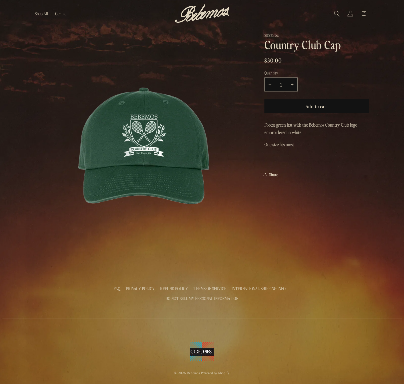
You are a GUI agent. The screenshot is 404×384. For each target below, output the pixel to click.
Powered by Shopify (215, 372)
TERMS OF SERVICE (210, 288)
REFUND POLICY (174, 288)
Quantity (271, 72)
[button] (337, 13)
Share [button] (273, 174)
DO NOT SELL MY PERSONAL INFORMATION (202, 298)
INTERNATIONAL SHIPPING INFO (259, 288)
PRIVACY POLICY (140, 288)
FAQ (117, 288)
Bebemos (193, 372)
